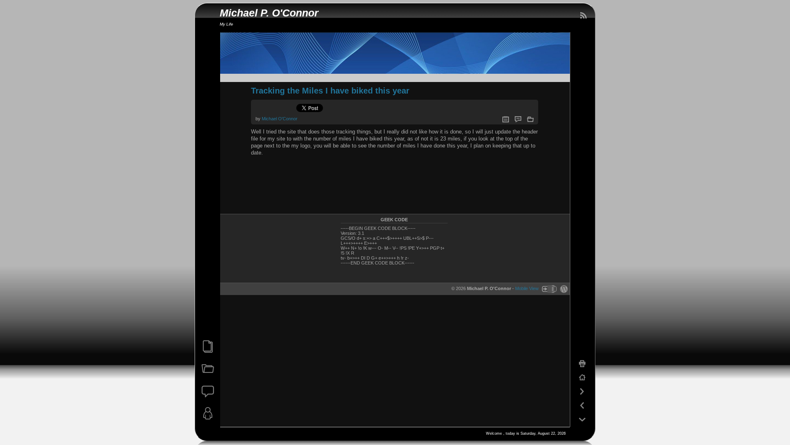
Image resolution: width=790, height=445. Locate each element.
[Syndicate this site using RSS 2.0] (583, 16)
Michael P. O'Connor (269, 13)
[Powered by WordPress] (563, 288)
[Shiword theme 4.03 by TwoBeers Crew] (549, 288)
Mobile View (527, 288)
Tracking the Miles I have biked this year (330, 90)
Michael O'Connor (279, 118)
